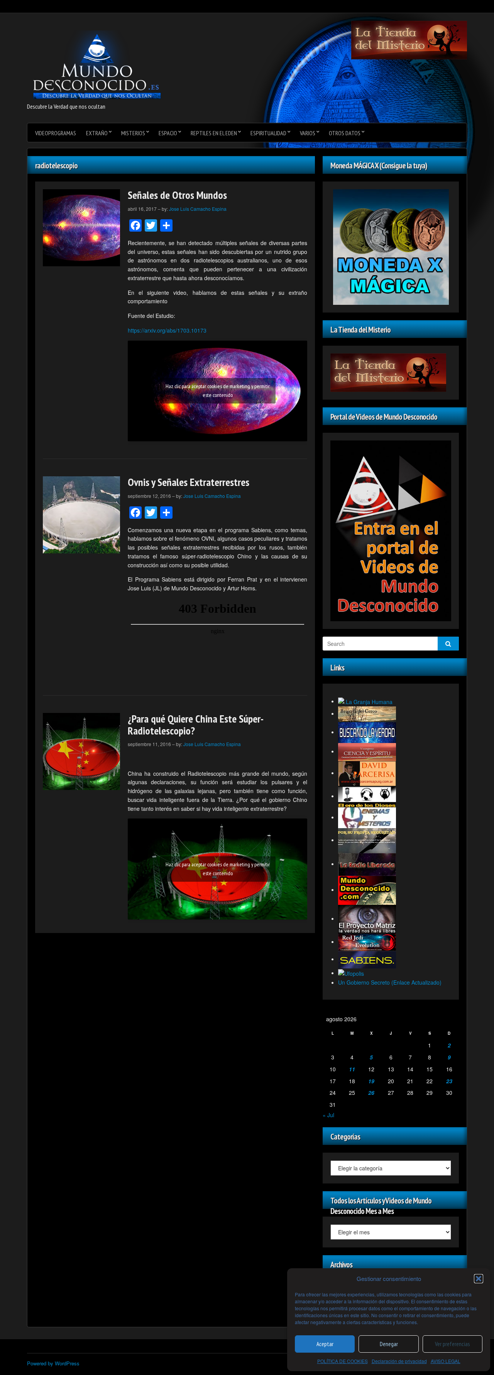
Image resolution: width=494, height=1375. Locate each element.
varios (307, 133)
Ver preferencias (452, 1344)
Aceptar (324, 1344)
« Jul (328, 1115)
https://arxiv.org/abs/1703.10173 (167, 330)
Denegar (389, 1344)
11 (352, 1069)
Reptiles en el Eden (214, 133)
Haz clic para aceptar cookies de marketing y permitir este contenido (218, 390)
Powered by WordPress (53, 1363)
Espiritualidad (268, 133)
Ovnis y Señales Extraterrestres (188, 482)
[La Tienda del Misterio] (409, 39)
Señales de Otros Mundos (177, 195)
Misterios (133, 133)
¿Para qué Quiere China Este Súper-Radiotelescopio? (196, 724)
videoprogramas (55, 133)
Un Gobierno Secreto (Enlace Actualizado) (390, 982)
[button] (478, 1279)
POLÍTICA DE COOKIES (342, 1361)
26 (371, 1092)
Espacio (168, 133)
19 (371, 1081)
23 (449, 1081)
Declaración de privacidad (399, 1361)
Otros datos (344, 133)
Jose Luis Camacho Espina (198, 208)
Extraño (97, 133)
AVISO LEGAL (445, 1361)
